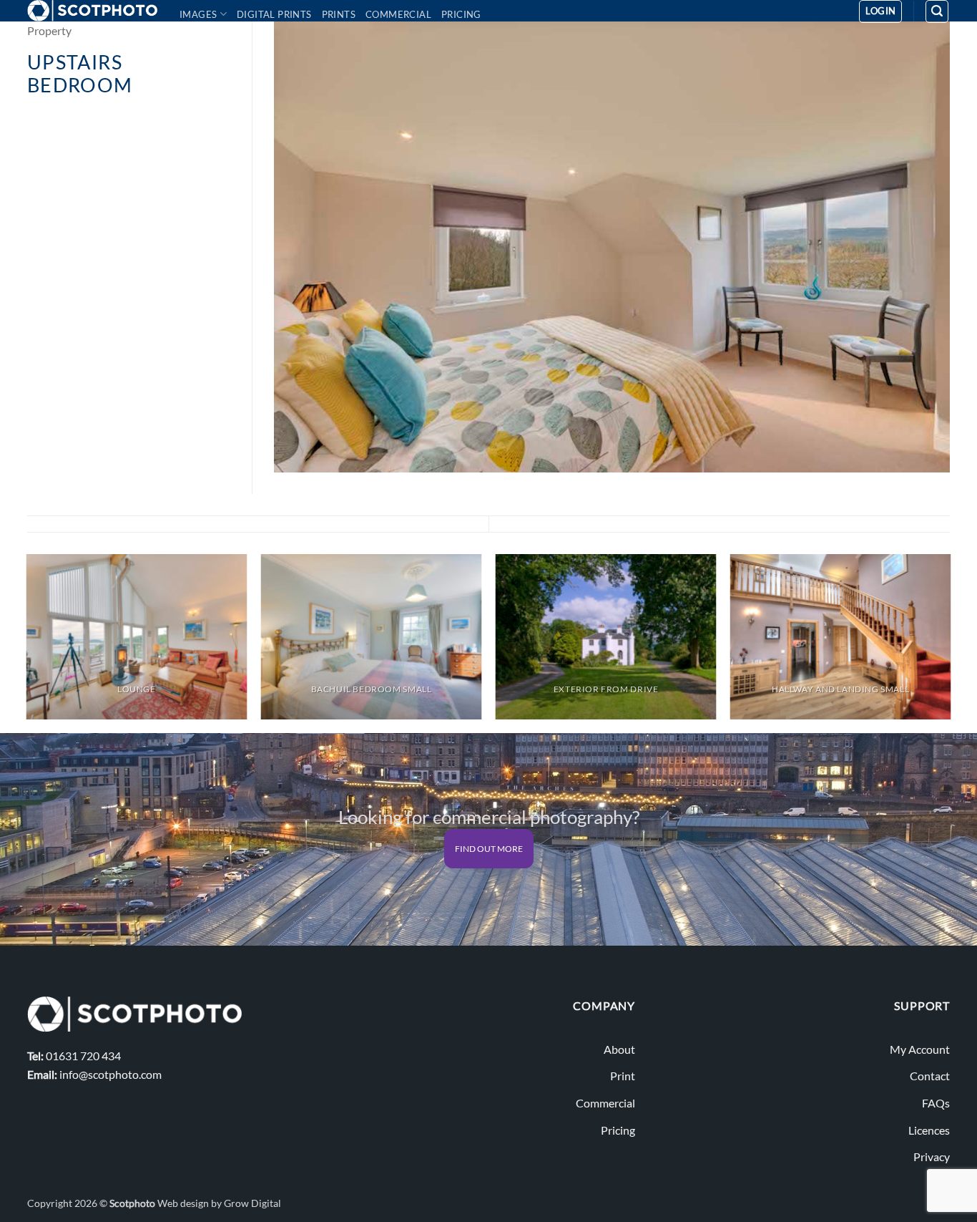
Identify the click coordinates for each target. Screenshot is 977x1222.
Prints (338, 14)
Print (622, 1075)
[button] (880, 11)
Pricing (461, 14)
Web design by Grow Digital (219, 1203)
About (619, 1049)
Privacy (931, 1156)
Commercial (398, 14)
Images (198, 14)
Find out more (489, 848)
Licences (929, 1130)
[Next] (950, 642)
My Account (920, 1049)
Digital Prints (274, 14)
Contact (930, 1075)
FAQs (936, 1103)
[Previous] (27, 642)
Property (49, 30)
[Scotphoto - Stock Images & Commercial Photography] (92, 10)
